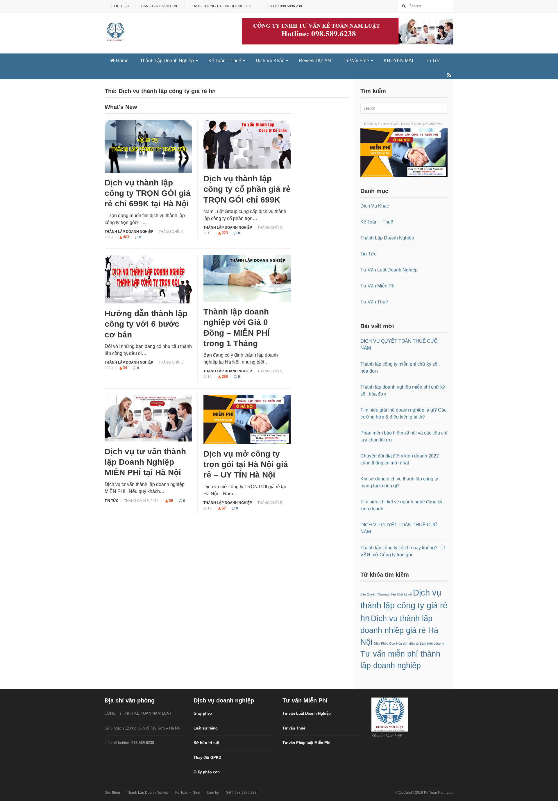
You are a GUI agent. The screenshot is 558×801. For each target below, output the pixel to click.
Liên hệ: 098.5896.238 (283, 6)
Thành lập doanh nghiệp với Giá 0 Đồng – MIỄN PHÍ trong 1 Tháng (236, 327)
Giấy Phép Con (384, 643)
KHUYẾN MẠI (398, 60)
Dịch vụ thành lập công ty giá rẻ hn (404, 605)
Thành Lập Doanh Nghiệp (167, 60)
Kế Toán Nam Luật (438, 793)
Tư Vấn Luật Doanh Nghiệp (389, 269)
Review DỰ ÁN (315, 60)
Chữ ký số (404, 594)
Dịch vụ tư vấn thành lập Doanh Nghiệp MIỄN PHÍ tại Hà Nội (145, 462)
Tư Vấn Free (356, 60)
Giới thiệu (120, 6)
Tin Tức (433, 60)
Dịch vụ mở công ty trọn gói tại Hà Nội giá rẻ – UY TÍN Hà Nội (245, 464)
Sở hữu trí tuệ (206, 743)
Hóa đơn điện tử (407, 643)
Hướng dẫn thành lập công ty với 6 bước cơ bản (146, 324)
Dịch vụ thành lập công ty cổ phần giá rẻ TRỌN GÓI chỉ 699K (247, 189)
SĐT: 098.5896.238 (241, 793)
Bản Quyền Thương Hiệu (378, 594)
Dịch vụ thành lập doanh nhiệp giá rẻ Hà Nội (399, 630)
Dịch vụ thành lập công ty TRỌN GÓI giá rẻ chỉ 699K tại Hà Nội (148, 193)
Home (121, 60)
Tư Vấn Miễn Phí (378, 285)
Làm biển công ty (432, 643)
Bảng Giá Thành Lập (159, 6)
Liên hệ (213, 793)
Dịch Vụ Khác (270, 60)
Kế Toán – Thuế (224, 60)
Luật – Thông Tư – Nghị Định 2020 (221, 6)
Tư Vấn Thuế (374, 301)
